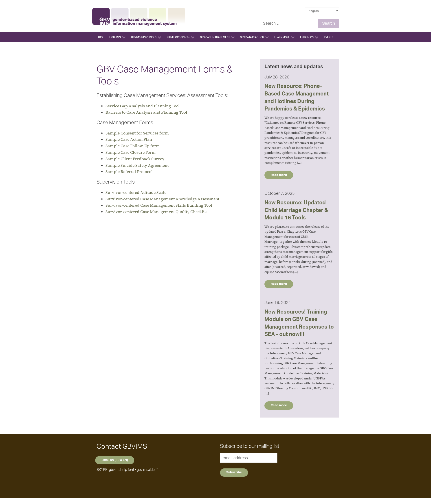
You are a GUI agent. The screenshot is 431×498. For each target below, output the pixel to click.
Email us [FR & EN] (114, 460)
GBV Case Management (215, 37)
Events (328, 37)
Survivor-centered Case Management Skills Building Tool (159, 205)
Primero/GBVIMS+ (178, 37)
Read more (279, 175)
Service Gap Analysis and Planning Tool (143, 106)
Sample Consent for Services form (137, 133)
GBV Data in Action (252, 37)
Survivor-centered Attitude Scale (136, 192)
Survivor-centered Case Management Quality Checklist (157, 211)
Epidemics (307, 37)
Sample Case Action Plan (129, 139)
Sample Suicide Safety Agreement (137, 165)
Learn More (282, 37)
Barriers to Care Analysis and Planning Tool (146, 112)
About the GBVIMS (109, 37)
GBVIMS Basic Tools (143, 37)
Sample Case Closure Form (131, 152)
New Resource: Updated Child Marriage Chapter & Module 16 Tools (296, 210)
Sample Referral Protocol (129, 171)
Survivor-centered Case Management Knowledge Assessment (162, 199)
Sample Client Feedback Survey (135, 159)
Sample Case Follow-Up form (133, 146)
